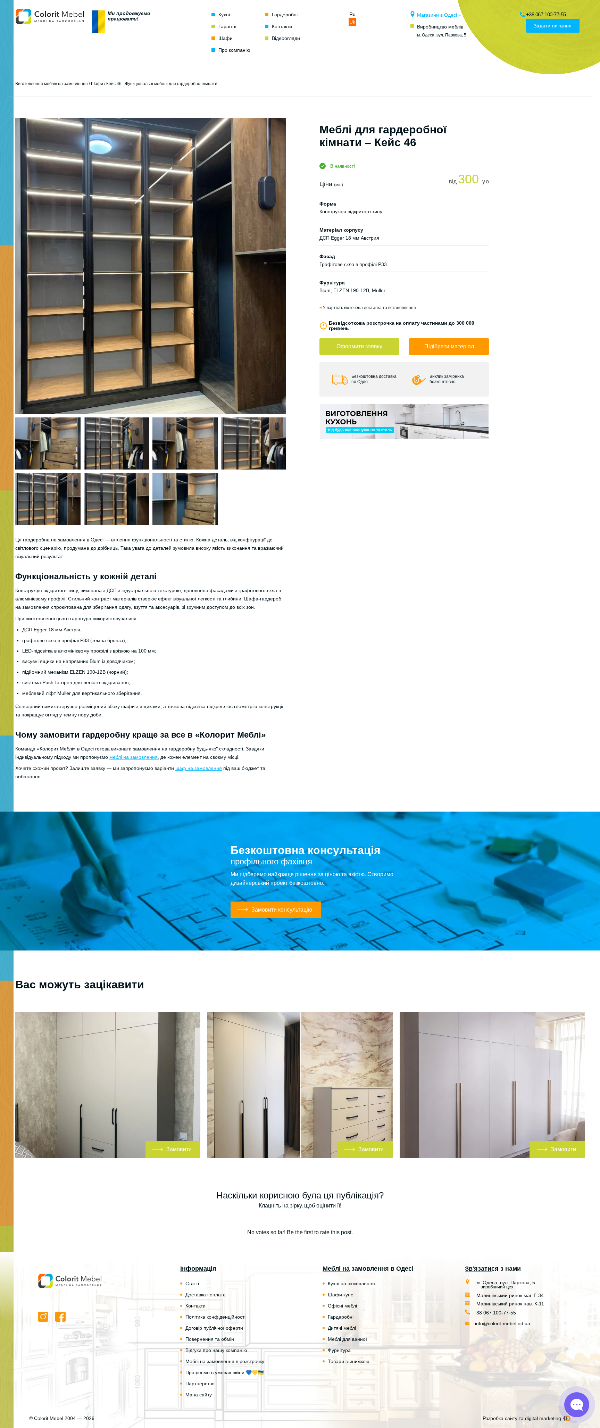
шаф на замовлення (198, 768)
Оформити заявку (359, 346)
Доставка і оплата (205, 1294)
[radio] (275, 1219)
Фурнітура (339, 1350)
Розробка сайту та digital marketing (522, 1418)
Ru (352, 14)
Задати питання (553, 25)
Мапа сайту (198, 1394)
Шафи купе (340, 1294)
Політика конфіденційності (215, 1317)
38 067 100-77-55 (495, 1312)
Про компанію (234, 50)
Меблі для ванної (347, 1339)
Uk (352, 22)
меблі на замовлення (133, 757)
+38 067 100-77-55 (546, 14)
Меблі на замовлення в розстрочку (224, 1361)
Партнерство (200, 1383)
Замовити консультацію (281, 910)
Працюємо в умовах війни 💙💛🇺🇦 (224, 1372)
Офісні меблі (342, 1306)
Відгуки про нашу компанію (216, 1350)
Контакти (282, 26)
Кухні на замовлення (351, 1283)
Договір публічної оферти (214, 1328)
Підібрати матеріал (449, 346)
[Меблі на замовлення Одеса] (50, 32)
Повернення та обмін (209, 1339)
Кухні (224, 14)
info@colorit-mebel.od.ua (502, 1323)
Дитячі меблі (342, 1328)
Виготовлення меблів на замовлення (51, 83)
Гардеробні (285, 14)
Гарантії (227, 26)
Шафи (225, 38)
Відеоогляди (286, 38)
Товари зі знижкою (348, 1361)
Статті (192, 1283)
